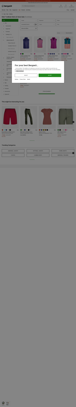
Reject (26, 75)
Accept (50, 75)
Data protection (20, 71)
